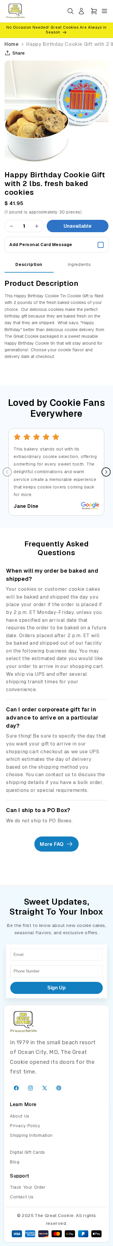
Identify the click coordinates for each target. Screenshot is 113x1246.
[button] (94, 11)
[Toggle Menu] (104, 11)
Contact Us (22, 1197)
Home (11, 44)
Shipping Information (31, 1135)
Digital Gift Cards (27, 1152)
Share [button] (18, 53)
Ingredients (79, 264)
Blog (14, 1162)
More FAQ (52, 844)
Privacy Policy (25, 1125)
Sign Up (56, 987)
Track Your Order (28, 1187)
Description (28, 264)
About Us (20, 1116)
